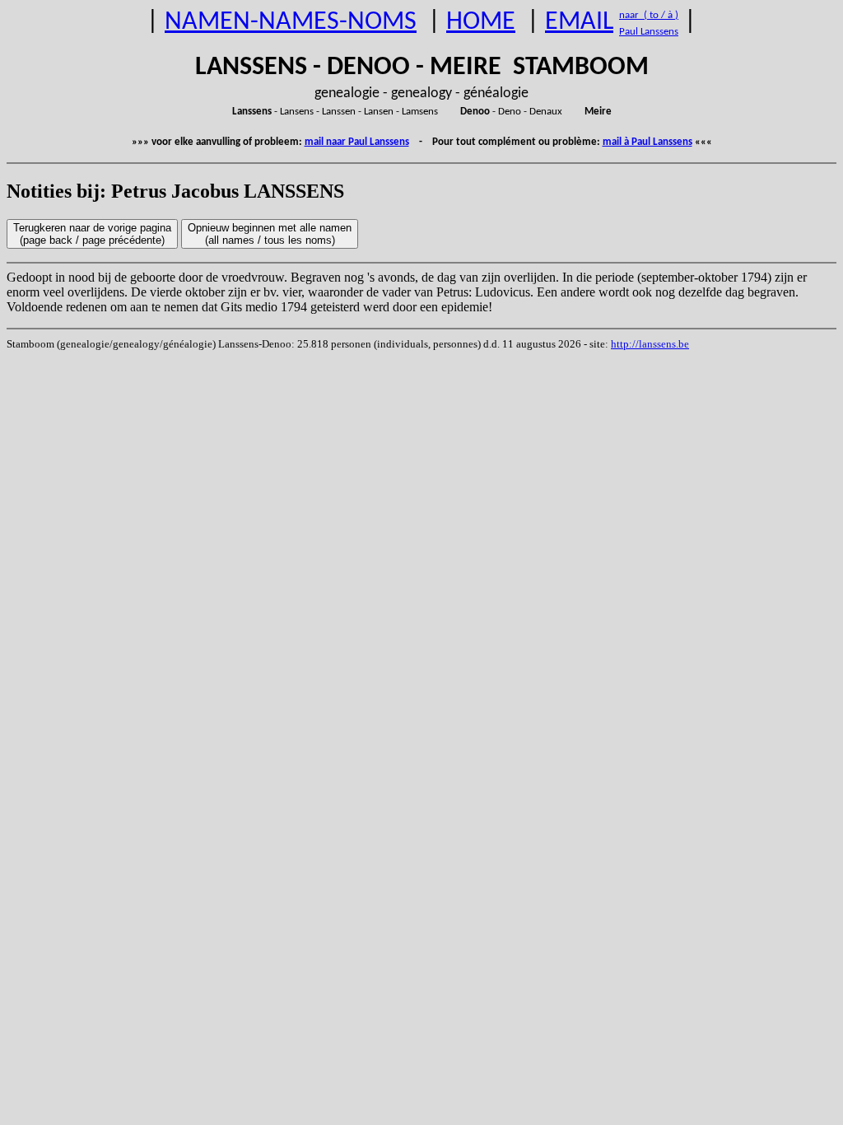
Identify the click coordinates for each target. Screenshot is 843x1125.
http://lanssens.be (650, 344)
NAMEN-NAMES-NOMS (291, 22)
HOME (480, 22)
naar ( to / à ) (648, 15)
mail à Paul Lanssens (647, 142)
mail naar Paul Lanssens (357, 142)
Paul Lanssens (648, 31)
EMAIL (579, 22)
